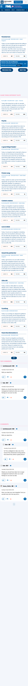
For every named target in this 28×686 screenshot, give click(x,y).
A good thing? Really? (9, 147)
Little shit (5, 280)
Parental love (6, 37)
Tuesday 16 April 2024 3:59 (8, 369)
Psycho (4, 121)
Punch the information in (10, 333)
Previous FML (6, 70)
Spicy (13, 10)
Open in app (18, 2)
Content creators (7, 201)
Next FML (23, 70)
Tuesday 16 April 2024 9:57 (10, 448)
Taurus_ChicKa (7, 486)
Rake (4, 383)
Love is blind (6, 227)
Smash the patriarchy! (9, 253)
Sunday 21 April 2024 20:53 (8, 490)
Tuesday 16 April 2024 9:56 (8, 386)
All (2, 10)
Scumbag (5, 308)
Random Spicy (20, 10)
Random (7, 10)
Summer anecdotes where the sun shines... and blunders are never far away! (13, 63)
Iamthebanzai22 (7, 366)
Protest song (6, 173)
